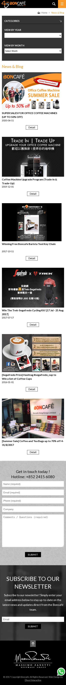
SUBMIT (33, 554)
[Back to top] (33, 644)
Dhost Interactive (33, 680)
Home (44, 12)
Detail (31, 127)
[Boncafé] (14, 7)
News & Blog (57, 12)
